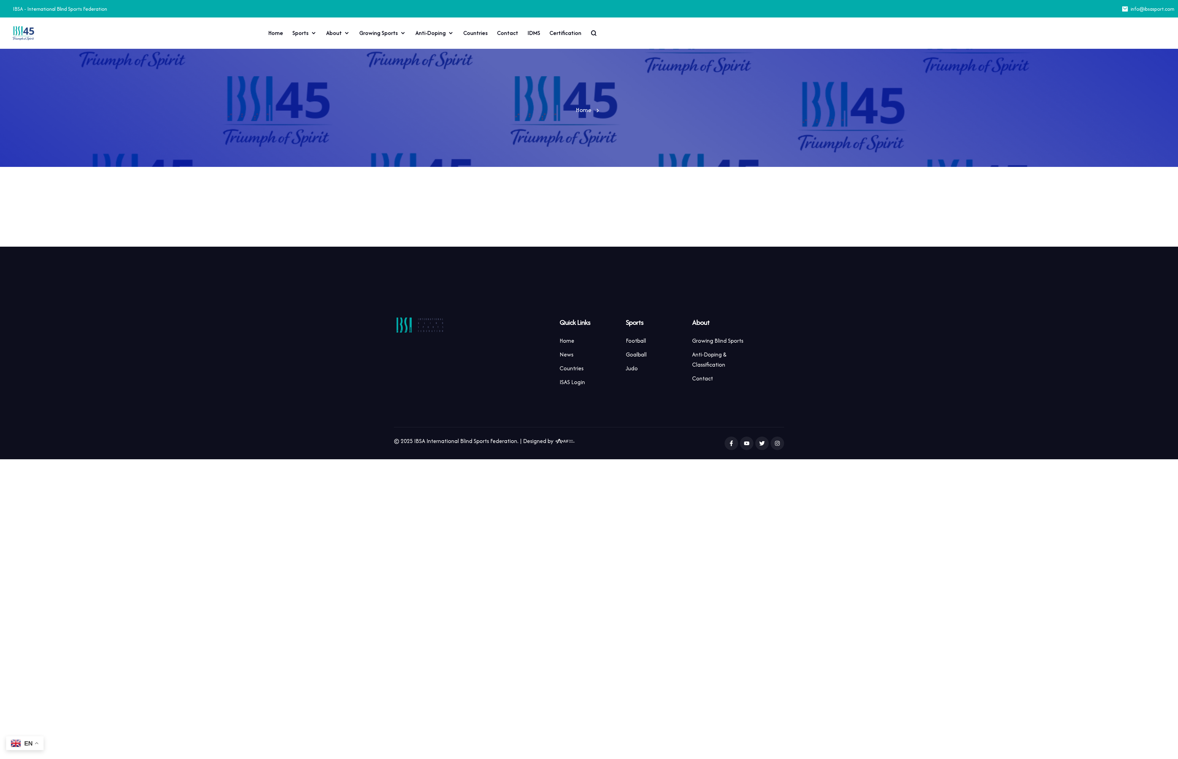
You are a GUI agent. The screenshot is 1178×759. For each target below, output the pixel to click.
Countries (475, 33)
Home (275, 33)
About (334, 33)
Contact (507, 33)
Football (636, 341)
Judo (632, 368)
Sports (300, 33)
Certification (565, 33)
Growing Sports (378, 33)
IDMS (533, 33)
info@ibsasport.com (1152, 9)
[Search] (593, 33)
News (566, 354)
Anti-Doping (430, 33)
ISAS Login (572, 382)
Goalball (636, 354)
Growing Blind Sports (717, 341)
